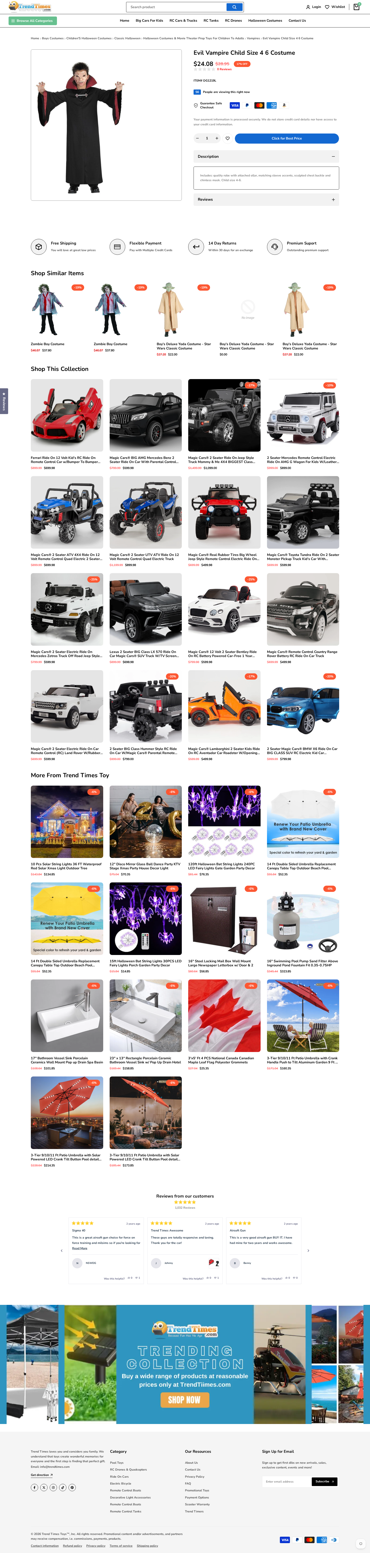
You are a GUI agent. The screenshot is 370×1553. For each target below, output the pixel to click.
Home (35, 38)
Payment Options (197, 1497)
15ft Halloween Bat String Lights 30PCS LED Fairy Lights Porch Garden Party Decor (146, 963)
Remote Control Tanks (125, 1511)
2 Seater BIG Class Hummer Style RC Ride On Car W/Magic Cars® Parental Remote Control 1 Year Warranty (143, 751)
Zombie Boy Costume (47, 344)
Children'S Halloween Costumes (89, 38)
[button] (213, 69)
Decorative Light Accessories (130, 1497)
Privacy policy (95, 1546)
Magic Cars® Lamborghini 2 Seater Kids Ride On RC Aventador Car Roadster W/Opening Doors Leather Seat (224, 751)
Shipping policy (147, 1546)
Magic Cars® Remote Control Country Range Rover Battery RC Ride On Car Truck (302, 654)
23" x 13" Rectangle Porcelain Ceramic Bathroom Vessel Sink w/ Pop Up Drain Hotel (145, 1060)
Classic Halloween (127, 38)
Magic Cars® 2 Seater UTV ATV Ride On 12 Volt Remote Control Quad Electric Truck (144, 557)
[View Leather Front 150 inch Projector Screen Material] (293, 1263)
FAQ (188, 1484)
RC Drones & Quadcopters (128, 1470)
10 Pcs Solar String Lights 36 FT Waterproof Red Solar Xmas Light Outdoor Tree (66, 866)
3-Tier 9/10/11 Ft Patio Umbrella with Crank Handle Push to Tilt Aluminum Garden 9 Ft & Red (302, 1060)
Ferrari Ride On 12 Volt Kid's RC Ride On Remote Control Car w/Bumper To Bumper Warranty (64, 460)
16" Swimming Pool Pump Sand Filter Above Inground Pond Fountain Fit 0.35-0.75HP (302, 963)
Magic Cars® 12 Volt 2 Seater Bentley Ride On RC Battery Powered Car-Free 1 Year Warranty (222, 654)
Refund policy (72, 1546)
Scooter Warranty (197, 1504)
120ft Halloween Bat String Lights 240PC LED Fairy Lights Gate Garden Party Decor (221, 866)
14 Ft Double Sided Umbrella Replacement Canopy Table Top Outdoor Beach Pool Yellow (65, 963)
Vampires (253, 38)
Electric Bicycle (120, 1484)
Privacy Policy (194, 1477)
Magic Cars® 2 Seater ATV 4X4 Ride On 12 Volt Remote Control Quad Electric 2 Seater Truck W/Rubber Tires (65, 557)
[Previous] (62, 1251)
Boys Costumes (53, 38)
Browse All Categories (35, 20)
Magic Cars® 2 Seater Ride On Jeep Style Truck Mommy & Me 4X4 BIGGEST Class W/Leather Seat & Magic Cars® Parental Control (221, 460)
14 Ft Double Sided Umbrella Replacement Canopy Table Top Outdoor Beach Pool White (301, 866)
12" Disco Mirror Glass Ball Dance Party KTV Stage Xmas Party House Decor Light (145, 866)
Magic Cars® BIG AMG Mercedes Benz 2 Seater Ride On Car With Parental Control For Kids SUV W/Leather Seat (143, 460)
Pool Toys (117, 1463)
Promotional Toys (197, 1490)
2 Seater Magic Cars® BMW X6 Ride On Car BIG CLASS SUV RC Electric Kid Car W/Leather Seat (302, 751)
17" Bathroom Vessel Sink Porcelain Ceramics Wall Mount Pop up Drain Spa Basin (67, 1060)
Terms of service (121, 1546)
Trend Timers (194, 1511)
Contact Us (192, 1470)
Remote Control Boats (125, 1490)
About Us (191, 1463)
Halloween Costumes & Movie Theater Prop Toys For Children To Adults (193, 38)
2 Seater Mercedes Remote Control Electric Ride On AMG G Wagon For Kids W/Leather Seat (302, 460)
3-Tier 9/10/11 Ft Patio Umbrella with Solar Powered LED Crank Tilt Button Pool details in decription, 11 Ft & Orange (66, 1157)
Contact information (45, 1546)
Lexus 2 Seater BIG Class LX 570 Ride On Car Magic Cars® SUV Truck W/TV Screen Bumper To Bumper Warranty (143, 654)
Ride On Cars (119, 1477)
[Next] (308, 1251)
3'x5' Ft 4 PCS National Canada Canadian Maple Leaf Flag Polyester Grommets (221, 1060)
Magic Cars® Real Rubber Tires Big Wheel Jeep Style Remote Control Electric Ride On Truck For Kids (222, 557)
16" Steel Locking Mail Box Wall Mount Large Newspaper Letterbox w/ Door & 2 (220, 963)
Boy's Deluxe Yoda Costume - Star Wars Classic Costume (184, 346)
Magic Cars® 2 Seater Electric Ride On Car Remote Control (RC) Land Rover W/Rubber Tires (65, 751)
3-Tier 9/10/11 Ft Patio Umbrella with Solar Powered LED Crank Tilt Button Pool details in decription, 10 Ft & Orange (144, 1157)
